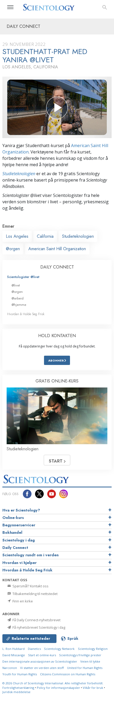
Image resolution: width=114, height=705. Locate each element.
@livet (15, 285)
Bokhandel (12, 532)
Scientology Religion (93, 649)
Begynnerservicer (18, 525)
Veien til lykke (90, 661)
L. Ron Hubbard (13, 649)
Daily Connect (15, 547)
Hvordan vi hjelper (19, 562)
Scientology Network (59, 649)
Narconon (9, 668)
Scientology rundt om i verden (30, 555)
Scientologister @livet (23, 276)
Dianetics (34, 649)
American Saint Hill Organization (57, 249)
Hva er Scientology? (21, 510)
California (45, 236)
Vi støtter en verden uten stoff (42, 668)
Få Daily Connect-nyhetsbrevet (36, 620)
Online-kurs (13, 517)
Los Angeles (17, 236)
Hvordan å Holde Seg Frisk (26, 313)
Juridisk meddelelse (16, 692)
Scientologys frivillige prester (80, 655)
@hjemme (18, 304)
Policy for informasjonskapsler (58, 688)
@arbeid (17, 298)
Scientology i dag (18, 540)
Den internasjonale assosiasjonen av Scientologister (39, 661)
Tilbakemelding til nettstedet (35, 593)
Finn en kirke (22, 601)
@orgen (13, 249)
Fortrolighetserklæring (18, 688)
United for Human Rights (84, 668)
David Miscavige (13, 655)
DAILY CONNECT (57, 267)
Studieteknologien (18, 174)
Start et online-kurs (42, 655)
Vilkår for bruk (93, 688)
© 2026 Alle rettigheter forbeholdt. (52, 683)
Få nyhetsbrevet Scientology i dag (38, 627)
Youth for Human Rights (19, 674)
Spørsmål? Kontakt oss (30, 586)
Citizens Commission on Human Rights (67, 674)
